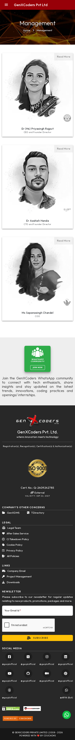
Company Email (16, 571)
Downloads (13, 582)
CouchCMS (50, 735)
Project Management (19, 576)
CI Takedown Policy (17, 539)
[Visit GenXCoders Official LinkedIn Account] (65, 657)
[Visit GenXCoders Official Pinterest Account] (65, 673)
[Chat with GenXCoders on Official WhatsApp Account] (66, 690)
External (39, 492)
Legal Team (14, 527)
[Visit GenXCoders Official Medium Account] (47, 673)
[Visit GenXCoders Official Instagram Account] (47, 657)
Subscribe (40, 637)
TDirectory (37, 512)
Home (26, 30)
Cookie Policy (14, 544)
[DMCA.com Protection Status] (11, 709)
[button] (8, 5)
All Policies (12, 556)
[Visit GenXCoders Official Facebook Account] (9, 657)
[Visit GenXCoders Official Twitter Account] (28, 657)
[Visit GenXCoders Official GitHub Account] (28, 673)
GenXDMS (13, 512)
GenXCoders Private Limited (31, 732)
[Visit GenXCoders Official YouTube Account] (9, 673)
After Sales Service (17, 533)
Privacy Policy (14, 550)
